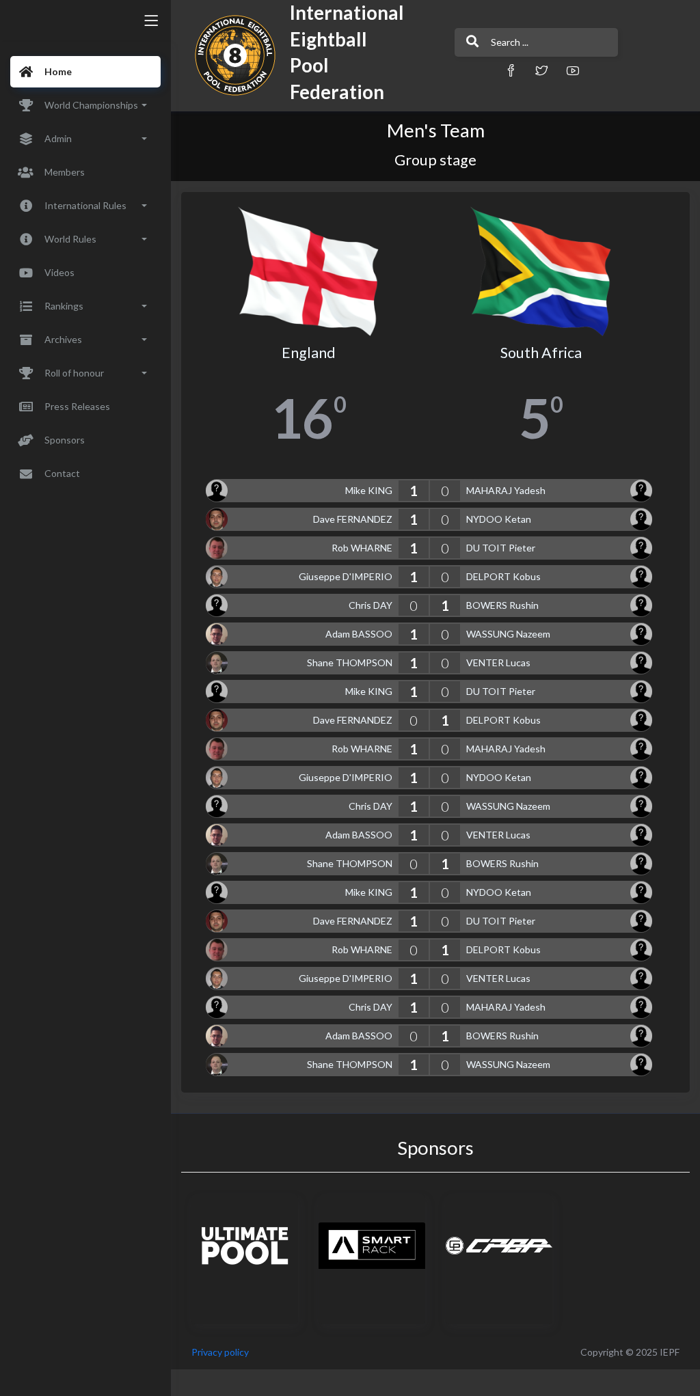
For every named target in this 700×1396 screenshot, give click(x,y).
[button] (511, 70)
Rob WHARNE (362, 547)
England (309, 352)
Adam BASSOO (358, 634)
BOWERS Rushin (502, 605)
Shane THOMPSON (349, 662)
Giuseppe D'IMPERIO (345, 576)
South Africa (541, 352)
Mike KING (368, 490)
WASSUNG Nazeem (508, 634)
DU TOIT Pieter (500, 547)
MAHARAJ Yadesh (506, 490)
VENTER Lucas (498, 662)
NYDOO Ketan (498, 519)
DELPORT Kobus (503, 576)
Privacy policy (220, 1352)
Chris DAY (370, 605)
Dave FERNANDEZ (352, 519)
